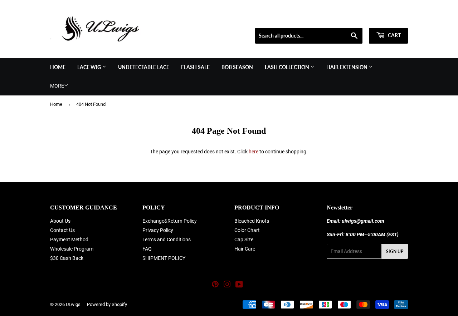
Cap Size (243, 239)
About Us (60, 221)
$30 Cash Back (66, 258)
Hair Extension (347, 67)
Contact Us (62, 230)
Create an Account (390, 18)
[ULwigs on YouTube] (239, 285)
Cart (394, 35)
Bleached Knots (251, 221)
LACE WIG (89, 67)
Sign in (356, 18)
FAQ (147, 249)
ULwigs (73, 304)
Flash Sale (195, 67)
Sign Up (394, 251)
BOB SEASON (237, 67)
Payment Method (69, 239)
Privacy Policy (157, 230)
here (253, 151)
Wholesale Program (71, 249)
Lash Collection (287, 67)
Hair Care (244, 249)
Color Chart (247, 230)
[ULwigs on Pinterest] (215, 285)
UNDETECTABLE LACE (143, 67)
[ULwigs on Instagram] (227, 285)
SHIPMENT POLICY (163, 258)
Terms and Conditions (166, 239)
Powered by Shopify (107, 304)
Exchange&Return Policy (169, 221)
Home (57, 67)
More (57, 86)
